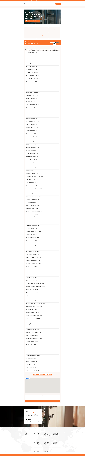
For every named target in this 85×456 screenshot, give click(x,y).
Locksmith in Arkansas (36, 435)
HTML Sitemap (26, 441)
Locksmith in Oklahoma (55, 432)
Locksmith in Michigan (46, 436)
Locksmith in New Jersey (46, 445)
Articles (25, 432)
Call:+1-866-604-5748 (30, 0)
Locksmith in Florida (36, 442)
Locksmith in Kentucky (36, 451)
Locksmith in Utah (55, 441)
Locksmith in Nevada (45, 443)
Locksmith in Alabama (36, 432)
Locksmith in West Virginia (56, 445)
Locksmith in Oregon (55, 433)
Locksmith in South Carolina (56, 436)
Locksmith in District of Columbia (38, 441)
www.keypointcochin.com (54, 36)
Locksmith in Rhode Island (56, 435)
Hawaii (41, 7)
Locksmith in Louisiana (46, 432)
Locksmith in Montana (46, 441)
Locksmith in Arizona (36, 434)
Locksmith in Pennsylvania (56, 434)
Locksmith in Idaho (36, 445)
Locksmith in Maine (45, 433)
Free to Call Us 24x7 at (42, 374)
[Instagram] (58, 0)
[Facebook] (57, 0)
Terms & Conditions (27, 434)
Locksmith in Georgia (36, 443)
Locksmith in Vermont (55, 442)
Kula (43, 7)
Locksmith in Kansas (36, 450)
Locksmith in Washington (56, 444)
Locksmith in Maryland (46, 434)
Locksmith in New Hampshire (46, 444)
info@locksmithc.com (37, 0)
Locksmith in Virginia (55, 443)
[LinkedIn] (59, 0)
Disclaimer (26, 435)
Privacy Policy (26, 433)
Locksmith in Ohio (45, 451)
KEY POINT (45, 7)
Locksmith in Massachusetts (46, 435)
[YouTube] (60, 0)
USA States (26, 436)
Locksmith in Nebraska (46, 442)
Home (39, 7)
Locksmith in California (36, 436)
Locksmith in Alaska (36, 433)
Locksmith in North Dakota (46, 450)
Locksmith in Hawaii (36, 444)
